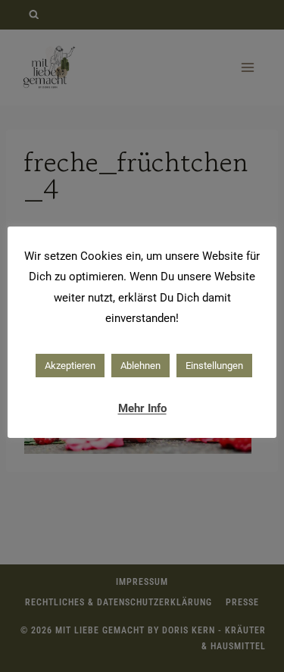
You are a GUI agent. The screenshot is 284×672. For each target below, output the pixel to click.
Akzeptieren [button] (70, 365)
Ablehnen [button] (140, 365)
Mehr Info (142, 408)
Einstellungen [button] (214, 365)
